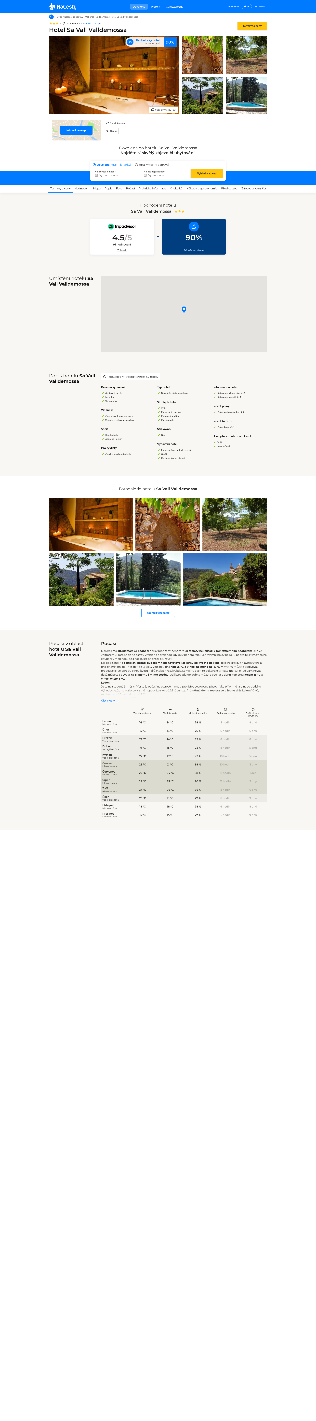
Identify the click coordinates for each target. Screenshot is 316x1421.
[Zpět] (51, 17)
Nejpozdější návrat (154, 171)
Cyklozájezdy (174, 6)
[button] (184, 310)
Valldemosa (102, 16)
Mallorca (89, 16)
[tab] (60, 189)
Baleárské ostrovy (73, 16)
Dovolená (139, 6)
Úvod (60, 16)
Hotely (155, 6)
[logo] (62, 6)
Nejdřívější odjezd (105, 171)
